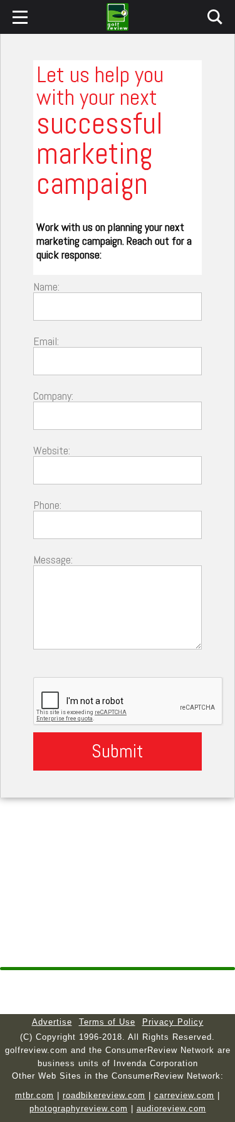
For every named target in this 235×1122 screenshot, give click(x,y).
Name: (46, 287)
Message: (53, 560)
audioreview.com (171, 1108)
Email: (46, 342)
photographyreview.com (78, 1108)
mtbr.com (34, 1095)
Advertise (52, 1022)
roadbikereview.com (104, 1095)
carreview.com (184, 1095)
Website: (51, 451)
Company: (53, 396)
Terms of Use (107, 1022)
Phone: (47, 506)
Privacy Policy (173, 1022)
